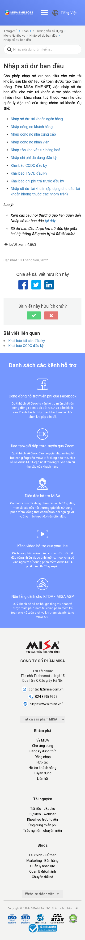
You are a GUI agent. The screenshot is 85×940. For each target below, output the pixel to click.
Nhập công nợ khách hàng (32, 127)
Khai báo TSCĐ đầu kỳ (29, 173)
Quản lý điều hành (42, 871)
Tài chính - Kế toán (42, 855)
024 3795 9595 (46, 697)
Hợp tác (43, 762)
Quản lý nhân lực (42, 866)
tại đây (50, 221)
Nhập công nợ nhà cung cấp (33, 134)
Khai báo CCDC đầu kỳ (29, 165)
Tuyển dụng (42, 773)
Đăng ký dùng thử (42, 751)
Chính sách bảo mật (65, 908)
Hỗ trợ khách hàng (42, 768)
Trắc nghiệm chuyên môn (42, 830)
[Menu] (44, 12)
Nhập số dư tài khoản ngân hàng (37, 119)
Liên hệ (42, 778)
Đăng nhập (42, 757)
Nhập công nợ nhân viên (30, 142)
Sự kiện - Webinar (43, 814)
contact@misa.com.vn (46, 689)
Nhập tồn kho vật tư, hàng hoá (35, 150)
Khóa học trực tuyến (42, 819)
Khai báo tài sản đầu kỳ (26, 341)
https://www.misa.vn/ (46, 704)
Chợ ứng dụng (42, 746)
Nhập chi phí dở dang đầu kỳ (34, 157)
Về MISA (42, 740)
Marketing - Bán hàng (42, 860)
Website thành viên (40, 894)
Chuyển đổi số (42, 877)
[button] (34, 315)
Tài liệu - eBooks (42, 809)
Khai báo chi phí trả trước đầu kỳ (37, 181)
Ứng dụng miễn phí (42, 825)
